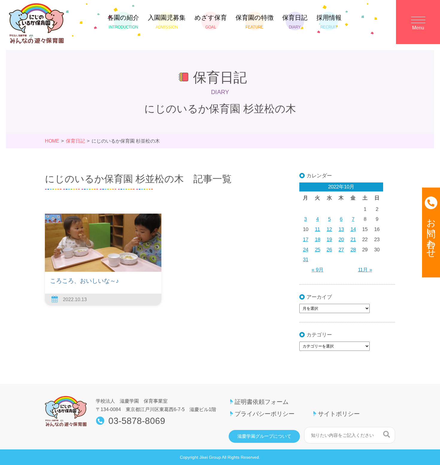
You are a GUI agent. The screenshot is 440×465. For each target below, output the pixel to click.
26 (329, 250)
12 (329, 229)
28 (353, 250)
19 (329, 239)
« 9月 (318, 270)
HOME (52, 141)
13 (341, 229)
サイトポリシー (339, 413)
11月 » (365, 270)
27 (341, 250)
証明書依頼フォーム (262, 401)
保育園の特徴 (255, 21)
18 (317, 239)
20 (341, 239)
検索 (386, 434)
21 (353, 239)
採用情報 (329, 21)
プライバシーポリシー (265, 413)
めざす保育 (211, 21)
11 (317, 229)
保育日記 (294, 21)
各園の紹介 (123, 21)
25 (317, 250)
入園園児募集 (167, 21)
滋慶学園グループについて (264, 436)
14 (353, 229)
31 (305, 259)
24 (305, 250)
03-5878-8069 (136, 420)
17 (305, 239)
